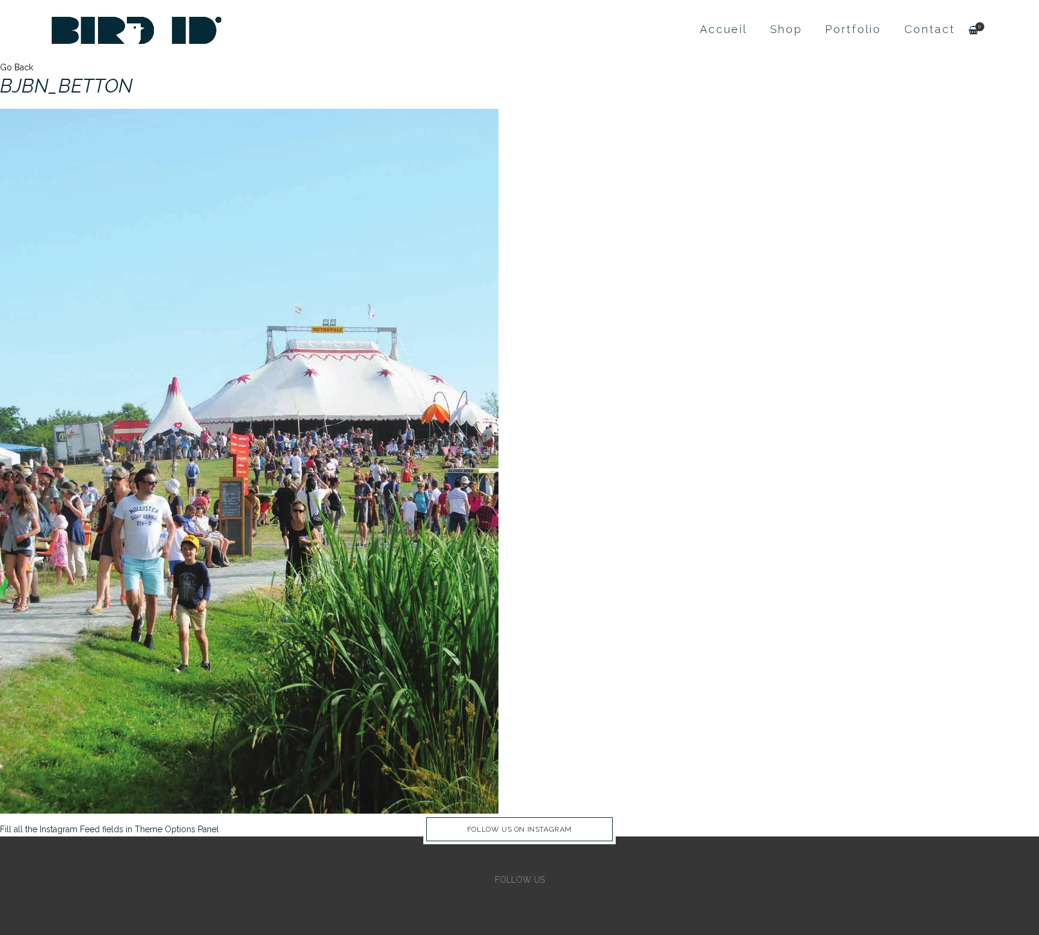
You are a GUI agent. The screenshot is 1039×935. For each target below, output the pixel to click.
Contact (929, 29)
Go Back (16, 67)
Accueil (723, 29)
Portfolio (853, 29)
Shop (786, 29)
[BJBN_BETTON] (249, 460)
